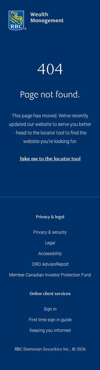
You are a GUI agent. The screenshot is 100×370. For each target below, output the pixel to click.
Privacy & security (50, 232)
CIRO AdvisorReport (50, 264)
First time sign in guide (50, 319)
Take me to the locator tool (50, 159)
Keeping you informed (50, 330)
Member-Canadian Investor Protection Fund (50, 274)
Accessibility (50, 253)
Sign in (50, 309)
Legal (50, 242)
